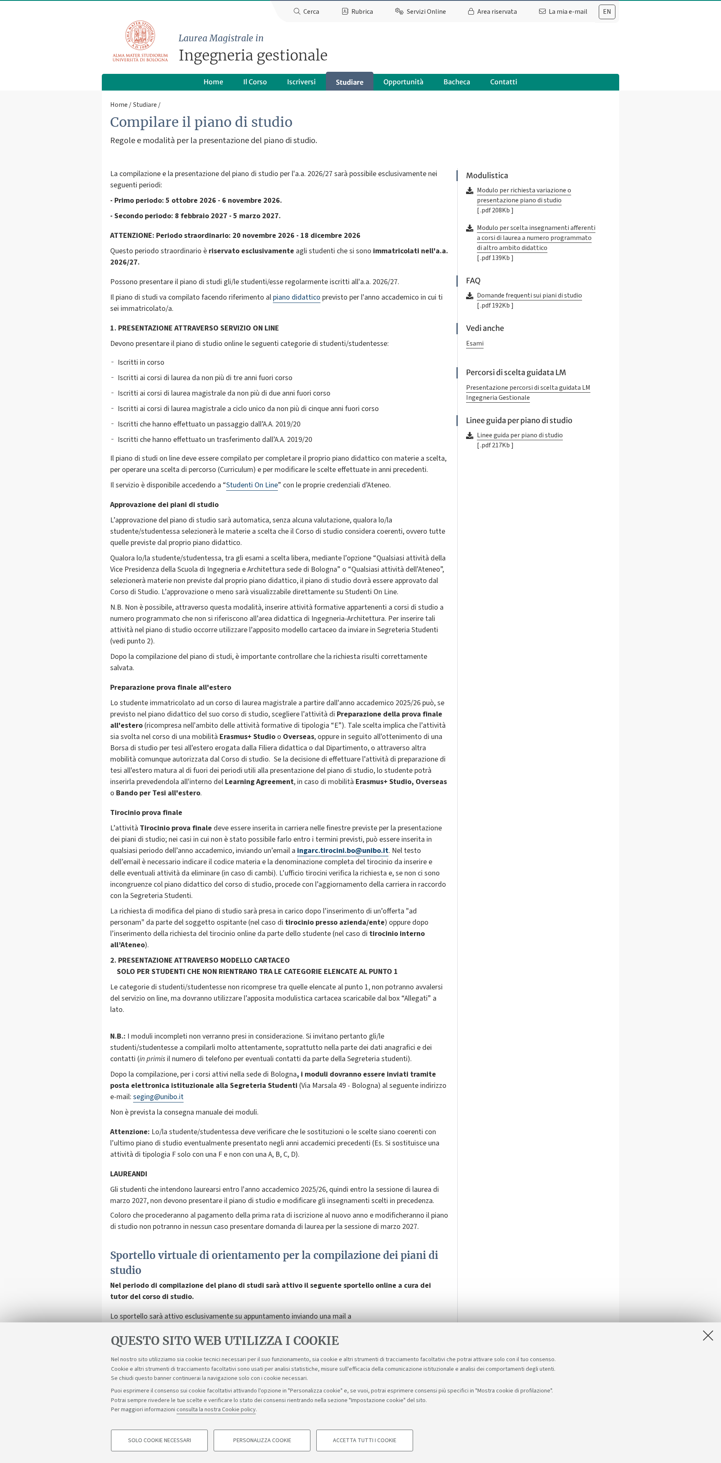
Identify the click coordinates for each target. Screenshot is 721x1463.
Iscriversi (301, 82)
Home (213, 82)
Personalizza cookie (262, 1440)
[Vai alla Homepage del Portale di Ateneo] (141, 41)
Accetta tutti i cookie (364, 1440)
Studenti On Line (252, 485)
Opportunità (403, 82)
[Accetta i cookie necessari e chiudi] (708, 1335)
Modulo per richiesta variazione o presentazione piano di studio (524, 195)
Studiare (349, 82)
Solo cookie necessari (159, 1440)
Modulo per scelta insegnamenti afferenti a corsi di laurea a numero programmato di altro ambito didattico (536, 237)
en (607, 11)
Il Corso (255, 82)
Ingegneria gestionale (253, 48)
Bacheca (457, 82)
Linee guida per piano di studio (520, 435)
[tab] (607, 12)
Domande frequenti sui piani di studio (529, 295)
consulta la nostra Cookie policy (216, 1409)
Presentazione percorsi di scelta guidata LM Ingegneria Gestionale (528, 392)
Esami (475, 343)
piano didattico (296, 297)
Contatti (503, 82)
